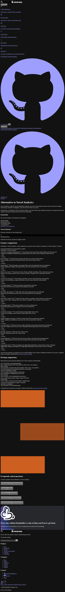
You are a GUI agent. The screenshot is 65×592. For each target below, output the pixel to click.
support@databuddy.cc (11, 573)
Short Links (33, 128)
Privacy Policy (4, 584)
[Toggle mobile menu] (9, 124)
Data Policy (11, 584)
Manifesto (6, 563)
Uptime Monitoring (5, 128)
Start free (5, 124)
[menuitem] (32, 9)
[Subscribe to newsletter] (16, 540)
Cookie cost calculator (9, 551)
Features (3, 4)
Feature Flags (26, 128)
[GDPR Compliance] (5, 583)
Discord (8, 575)
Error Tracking (14, 128)
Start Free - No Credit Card (7, 226)
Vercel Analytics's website (25, 354)
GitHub (6, 567)
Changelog (14, 56)
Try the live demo (9, 529)
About (5, 561)
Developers (7, 548)
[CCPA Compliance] (2, 583)
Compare (9, 56)
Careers (6, 564)
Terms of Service (22, 584)
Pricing (5, 56)
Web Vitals (20, 128)
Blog (5, 560)
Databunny (38, 128)
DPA (16, 584)
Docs (2, 56)
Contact (6, 565)
